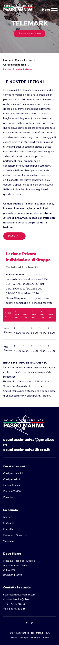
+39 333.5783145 (14, 609)
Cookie (45, 637)
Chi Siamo (8, 523)
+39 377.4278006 (14, 604)
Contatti (8, 529)
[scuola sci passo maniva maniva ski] (19, 9)
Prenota (8, 497)
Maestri (7, 517)
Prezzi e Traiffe (12, 491)
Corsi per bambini (13, 473)
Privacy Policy (33, 637)
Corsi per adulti (11, 479)
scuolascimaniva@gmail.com (29, 442)
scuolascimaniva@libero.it (18, 599)
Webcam (8, 541)
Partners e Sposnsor (15, 535)
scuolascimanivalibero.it (26, 449)
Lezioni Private (11, 485)
